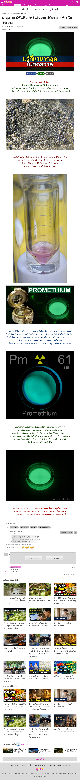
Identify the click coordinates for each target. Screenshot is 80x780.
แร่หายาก (14, 527)
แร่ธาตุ (33, 527)
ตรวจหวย (10, 5)
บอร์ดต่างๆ (36, 9)
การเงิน (61, 5)
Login (33, 558)
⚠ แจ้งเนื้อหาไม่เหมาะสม (66, 532)
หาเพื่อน (24, 5)
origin (9, 29)
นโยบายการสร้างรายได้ (44, 773)
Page (66, 5)
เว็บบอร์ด (17, 5)
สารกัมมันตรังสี (43, 527)
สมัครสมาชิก (55, 558)
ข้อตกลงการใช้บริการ (7, 773)
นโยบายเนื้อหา (33, 773)
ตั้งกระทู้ (55, 9)
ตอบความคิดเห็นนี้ (70, 574)
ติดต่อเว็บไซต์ (62, 773)
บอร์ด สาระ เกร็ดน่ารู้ (19, 13)
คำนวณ (54, 5)
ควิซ (49, 5)
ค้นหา (45, 9)
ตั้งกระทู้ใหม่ (40, 759)
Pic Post (44, 5)
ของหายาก (23, 527)
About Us (54, 773)
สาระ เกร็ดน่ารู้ (25, 744)
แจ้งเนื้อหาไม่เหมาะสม (40, 776)
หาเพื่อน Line (36, 5)
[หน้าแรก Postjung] (8, 1)
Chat (29, 5)
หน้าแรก (3, 5)
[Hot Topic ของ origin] (6, 540)
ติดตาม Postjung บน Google (69, 27)
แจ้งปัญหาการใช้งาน (73, 773)
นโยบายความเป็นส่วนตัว (21, 773)
